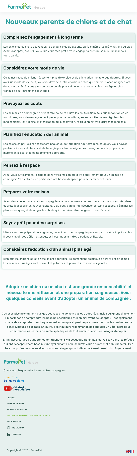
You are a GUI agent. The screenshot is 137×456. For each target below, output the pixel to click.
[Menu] (128, 5)
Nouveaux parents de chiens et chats (28, 415)
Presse (11, 397)
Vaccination (14, 421)
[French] (132, 451)
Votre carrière (15, 403)
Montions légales (17, 409)
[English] (128, 451)
